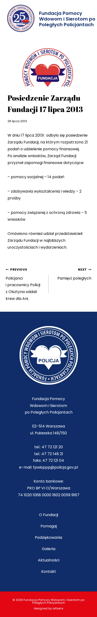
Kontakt (48, 571)
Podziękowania (48, 537)
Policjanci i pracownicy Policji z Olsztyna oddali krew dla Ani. (23, 284)
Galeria (48, 549)
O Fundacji (48, 515)
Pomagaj (48, 526)
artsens (58, 608)
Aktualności (48, 560)
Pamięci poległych (74, 274)
